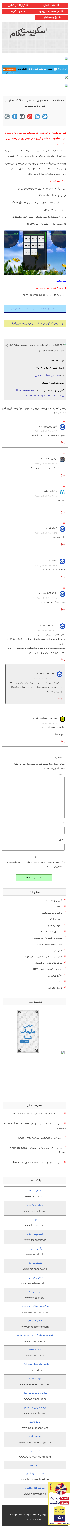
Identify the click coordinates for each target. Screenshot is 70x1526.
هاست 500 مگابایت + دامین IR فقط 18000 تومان (35, 309)
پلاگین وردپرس (55, 975)
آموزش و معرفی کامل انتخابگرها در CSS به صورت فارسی (35, 1114)
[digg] (7, 117)
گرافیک (58, 982)
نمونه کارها (17, 11)
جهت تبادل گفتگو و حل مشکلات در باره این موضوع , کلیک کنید (35, 323)
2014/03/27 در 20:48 (45, 598)
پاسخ (63, 442)
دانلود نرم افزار (55, 925)
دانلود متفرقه (56, 919)
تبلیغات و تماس (16, 5)
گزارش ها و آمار (55, 988)
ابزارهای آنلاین (50, 17)
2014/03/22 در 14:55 (45, 630)
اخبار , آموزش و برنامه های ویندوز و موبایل (42, 957)
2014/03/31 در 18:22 (45, 533)
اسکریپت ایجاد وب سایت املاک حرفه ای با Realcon (37, 1162)
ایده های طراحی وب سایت (50, 932)
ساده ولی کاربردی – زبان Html (47, 969)
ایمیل (61, 840)
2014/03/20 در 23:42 (45, 723)
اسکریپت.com (35, 1519)
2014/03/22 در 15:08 (42, 678)
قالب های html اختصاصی (47, 375)
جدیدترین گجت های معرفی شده (47, 938)
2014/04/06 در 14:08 (45, 496)
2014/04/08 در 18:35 (45, 463)
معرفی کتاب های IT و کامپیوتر (48, 963)
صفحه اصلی (49, 5)
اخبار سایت (57, 950)
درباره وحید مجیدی (49, 11)
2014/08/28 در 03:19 (45, 431)
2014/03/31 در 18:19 (45, 565)
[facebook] (15, 117)
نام (62, 823)
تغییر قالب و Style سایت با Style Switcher (40, 1138)
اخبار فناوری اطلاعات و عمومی (49, 944)
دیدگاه (61, 775)
